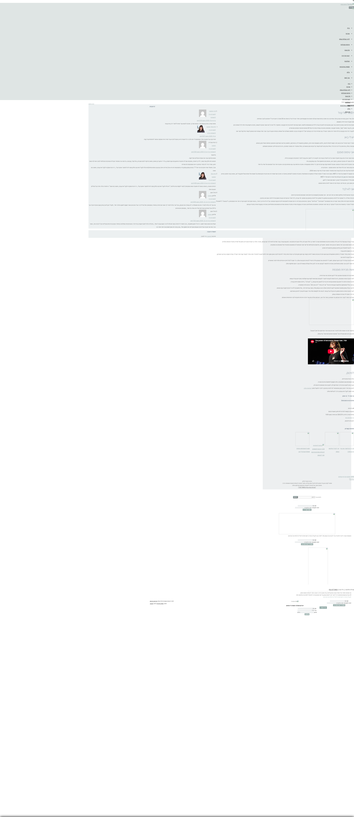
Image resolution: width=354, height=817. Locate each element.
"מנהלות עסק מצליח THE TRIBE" (307, 487)
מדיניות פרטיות (153, 601)
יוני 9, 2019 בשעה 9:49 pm (199, 183)
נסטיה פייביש (160, 603)
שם (315, 506)
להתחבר (209, 236)
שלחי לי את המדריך (307, 544)
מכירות (344, 477)
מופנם (348, 477)
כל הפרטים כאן (349, 418)
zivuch (151, 603)
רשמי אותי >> (307, 510)
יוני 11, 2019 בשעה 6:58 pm (199, 202)
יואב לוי (343, 177)
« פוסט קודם (351, 478)
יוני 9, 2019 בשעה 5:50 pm (199, 152)
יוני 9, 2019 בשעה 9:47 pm (208, 136)
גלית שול (213, 127)
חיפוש (295, 497)
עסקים (340, 477)
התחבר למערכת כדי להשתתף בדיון (211, 130)
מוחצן (352, 477)
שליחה (307, 614)
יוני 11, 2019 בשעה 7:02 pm (198, 221)
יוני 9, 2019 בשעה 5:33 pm (205, 120)
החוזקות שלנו (308, 388)
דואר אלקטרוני (315, 507)
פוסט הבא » (351, 479)
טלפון (315, 612)
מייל (315, 610)
